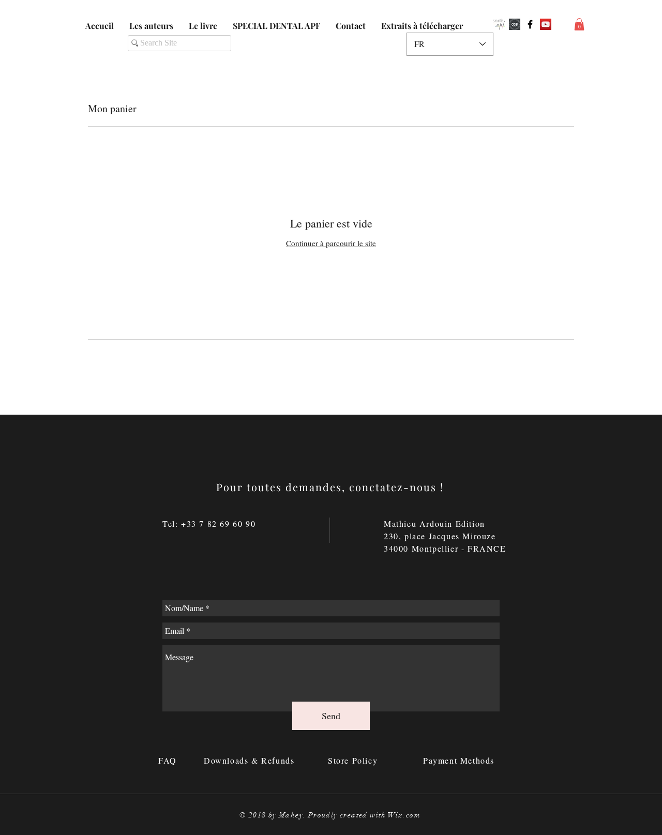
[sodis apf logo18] (499, 24)
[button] (579, 24)
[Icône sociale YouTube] (545, 24)
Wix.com (404, 815)
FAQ (169, 760)
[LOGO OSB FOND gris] (514, 24)
